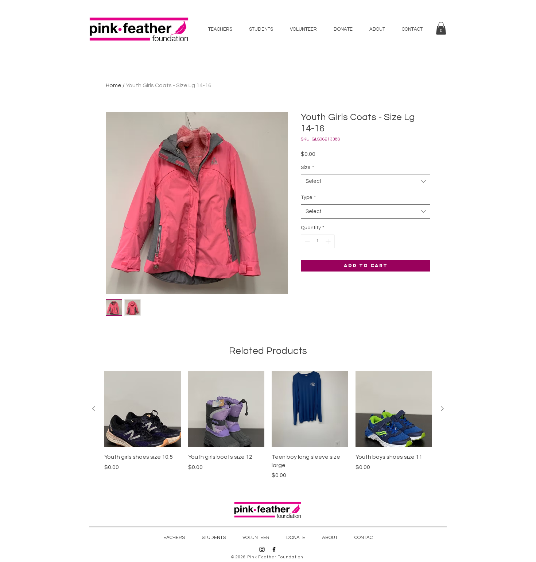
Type (308, 197)
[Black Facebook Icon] (274, 549)
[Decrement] (306, 241)
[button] (441, 28)
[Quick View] (142, 409)
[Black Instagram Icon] (262, 549)
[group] (268, 425)
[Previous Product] (93, 408)
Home (113, 85)
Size (307, 167)
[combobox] (365, 181)
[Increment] (328, 241)
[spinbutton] (317, 241)
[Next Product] (442, 408)
